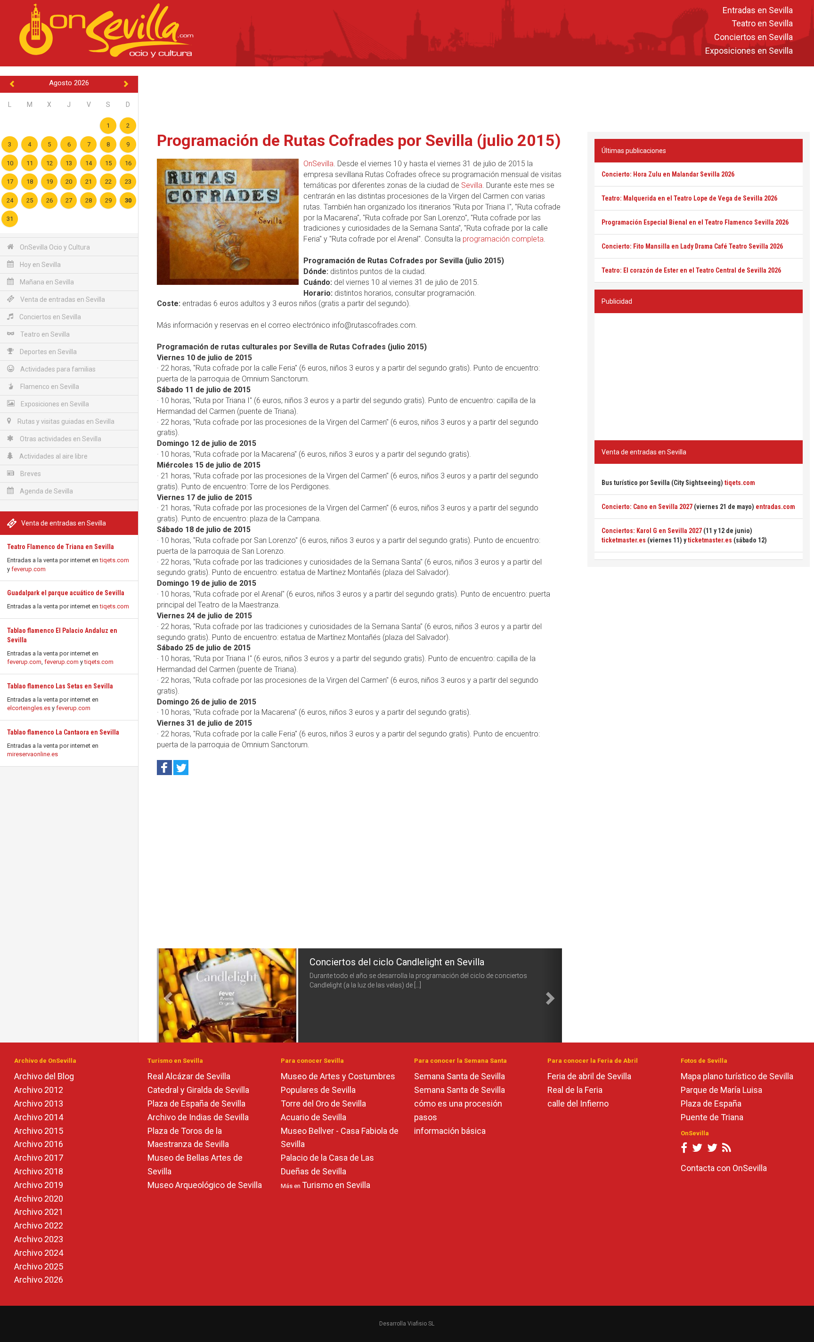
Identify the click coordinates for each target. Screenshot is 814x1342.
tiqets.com (114, 560)
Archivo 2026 (38, 1280)
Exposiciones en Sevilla (749, 51)
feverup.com (28, 569)
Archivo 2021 (38, 1212)
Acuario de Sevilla (313, 1117)
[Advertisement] (476, 97)
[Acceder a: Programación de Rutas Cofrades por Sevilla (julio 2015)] (228, 221)
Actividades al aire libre (53, 456)
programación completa (503, 238)
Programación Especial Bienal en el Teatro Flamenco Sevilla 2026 (695, 222)
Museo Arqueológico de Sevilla (204, 1185)
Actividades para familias (57, 369)
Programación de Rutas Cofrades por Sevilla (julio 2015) (359, 140)
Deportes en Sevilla (47, 352)
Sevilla (471, 185)
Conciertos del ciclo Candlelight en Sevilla (396, 962)
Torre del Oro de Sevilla (323, 1103)
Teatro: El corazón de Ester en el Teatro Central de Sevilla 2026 (691, 270)
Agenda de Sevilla (45, 491)
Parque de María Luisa (721, 1090)
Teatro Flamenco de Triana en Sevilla (60, 546)
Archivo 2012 (38, 1090)
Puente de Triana (712, 1117)
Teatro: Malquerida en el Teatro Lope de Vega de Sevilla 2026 (689, 198)
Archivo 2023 (38, 1239)
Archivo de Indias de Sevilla (198, 1117)
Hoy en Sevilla (39, 264)
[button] (167, 995)
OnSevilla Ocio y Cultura (54, 247)
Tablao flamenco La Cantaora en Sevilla (63, 732)
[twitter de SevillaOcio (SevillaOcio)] (712, 1150)
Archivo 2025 (38, 1266)
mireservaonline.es (32, 754)
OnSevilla (318, 163)
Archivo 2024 (38, 1253)
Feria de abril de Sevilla (589, 1076)
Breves (30, 473)
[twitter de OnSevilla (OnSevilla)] (697, 1150)
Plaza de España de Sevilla (196, 1103)
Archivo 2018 (38, 1171)
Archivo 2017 (38, 1158)
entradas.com (775, 506)
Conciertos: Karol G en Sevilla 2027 (652, 530)
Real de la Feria (574, 1090)
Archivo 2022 (38, 1225)
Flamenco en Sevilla (49, 386)
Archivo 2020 (38, 1199)
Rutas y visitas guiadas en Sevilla (65, 421)
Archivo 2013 (38, 1103)
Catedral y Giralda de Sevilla (198, 1090)
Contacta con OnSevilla (724, 1168)
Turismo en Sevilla (336, 1185)
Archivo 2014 (38, 1117)
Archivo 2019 (38, 1185)
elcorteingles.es (28, 707)
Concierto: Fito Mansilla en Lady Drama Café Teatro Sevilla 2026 (692, 246)
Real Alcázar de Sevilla (188, 1076)
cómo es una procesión (458, 1103)
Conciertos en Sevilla (753, 37)
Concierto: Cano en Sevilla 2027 (647, 506)
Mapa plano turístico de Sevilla (737, 1076)
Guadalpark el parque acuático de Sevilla (65, 593)
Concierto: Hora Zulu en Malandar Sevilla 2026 (668, 174)
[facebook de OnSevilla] (684, 1150)
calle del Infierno (578, 1103)
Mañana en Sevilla (46, 282)
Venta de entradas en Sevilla (62, 299)
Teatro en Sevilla (762, 24)
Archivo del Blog (44, 1076)
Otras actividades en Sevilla (59, 439)
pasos (425, 1117)
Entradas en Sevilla (758, 10)
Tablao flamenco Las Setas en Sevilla (60, 686)
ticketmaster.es (624, 540)
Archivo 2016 (38, 1144)
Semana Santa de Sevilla (459, 1076)
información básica (450, 1131)
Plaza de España (711, 1103)
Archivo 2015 (38, 1131)
